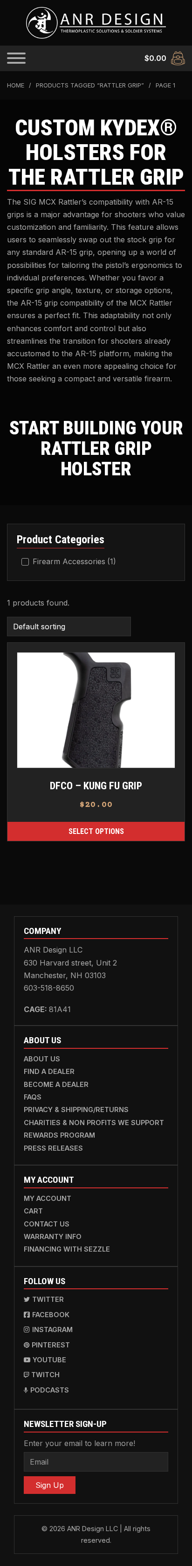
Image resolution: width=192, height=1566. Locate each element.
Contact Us (46, 1224)
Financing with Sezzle (67, 1249)
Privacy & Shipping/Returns (76, 1109)
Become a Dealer (56, 1084)
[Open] (16, 58)
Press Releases (53, 1148)
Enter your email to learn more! (79, 1443)
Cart (33, 1211)
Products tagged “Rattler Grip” (90, 85)
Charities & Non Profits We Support (94, 1122)
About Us (42, 1059)
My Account (47, 1198)
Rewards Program (59, 1135)
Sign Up (49, 1485)
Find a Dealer (49, 1071)
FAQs (32, 1097)
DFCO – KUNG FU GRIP (96, 786)
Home (15, 85)
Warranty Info (53, 1236)
